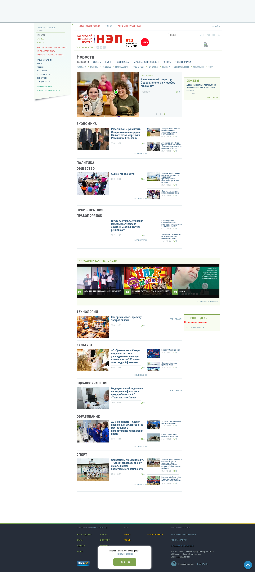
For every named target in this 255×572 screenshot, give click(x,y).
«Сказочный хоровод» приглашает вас (169, 364)
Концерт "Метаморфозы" (170, 350)
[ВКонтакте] (98, 47)
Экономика (81, 67)
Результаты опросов (195, 327)
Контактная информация (183, 534)
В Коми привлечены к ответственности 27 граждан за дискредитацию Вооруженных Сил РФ (171, 223)
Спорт (211, 67)
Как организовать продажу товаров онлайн (126, 318)
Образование (198, 67)
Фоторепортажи (183, 61)
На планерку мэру (46, 51)
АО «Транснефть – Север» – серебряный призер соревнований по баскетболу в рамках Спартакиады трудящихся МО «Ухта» (171, 463)
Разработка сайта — (193, 564)
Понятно (125, 562)
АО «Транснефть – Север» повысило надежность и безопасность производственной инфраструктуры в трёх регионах (170, 177)
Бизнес (40, 39)
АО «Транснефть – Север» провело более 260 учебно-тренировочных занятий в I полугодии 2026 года (171, 145)
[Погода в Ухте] (206, 47)
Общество (107, 67)
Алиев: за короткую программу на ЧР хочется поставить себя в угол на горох (201, 87)
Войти (217, 26)
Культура (166, 67)
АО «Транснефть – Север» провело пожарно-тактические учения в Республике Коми (170, 131)
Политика (94, 67)
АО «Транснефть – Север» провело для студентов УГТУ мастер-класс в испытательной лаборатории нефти (127, 427)
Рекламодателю (179, 540)
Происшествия (121, 67)
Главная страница (46, 28)
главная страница (99, 527)
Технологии (153, 67)
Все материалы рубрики (207, 302)
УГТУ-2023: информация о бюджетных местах (171, 422)
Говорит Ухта (122, 61)
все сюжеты (212, 97)
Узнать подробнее (125, 553)
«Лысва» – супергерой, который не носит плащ (170, 192)
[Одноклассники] (101, 47)
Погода (199, 44)
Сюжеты (97, 61)
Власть (40, 42)
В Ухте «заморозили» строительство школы (169, 435)
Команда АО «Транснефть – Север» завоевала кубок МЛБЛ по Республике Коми (171, 479)
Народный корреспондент (50, 55)
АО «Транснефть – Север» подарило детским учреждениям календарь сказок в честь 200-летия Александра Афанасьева (125, 356)
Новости (41, 35)
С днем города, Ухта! (122, 173)
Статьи (40, 67)
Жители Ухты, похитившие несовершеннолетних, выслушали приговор (170, 236)
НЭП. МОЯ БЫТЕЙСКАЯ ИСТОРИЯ (52, 47)
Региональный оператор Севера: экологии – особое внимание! (158, 82)
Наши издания (44, 60)
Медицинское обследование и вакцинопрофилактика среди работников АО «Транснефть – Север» (127, 393)
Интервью (42, 71)
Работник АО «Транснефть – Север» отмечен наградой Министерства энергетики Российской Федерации (127, 133)
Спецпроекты (43, 81)
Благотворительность (48, 90)
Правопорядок (138, 67)
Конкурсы (42, 78)
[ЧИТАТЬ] (136, 47)
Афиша (40, 63)
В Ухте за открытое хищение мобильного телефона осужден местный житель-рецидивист (127, 225)
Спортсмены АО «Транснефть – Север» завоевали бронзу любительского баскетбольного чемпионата (127, 464)
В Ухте (108, 61)
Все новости (83, 61)
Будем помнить (45, 87)
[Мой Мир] (104, 47)
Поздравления (44, 74)
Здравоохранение (181, 67)
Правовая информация (182, 545)
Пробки (127, 540)
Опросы (167, 61)
